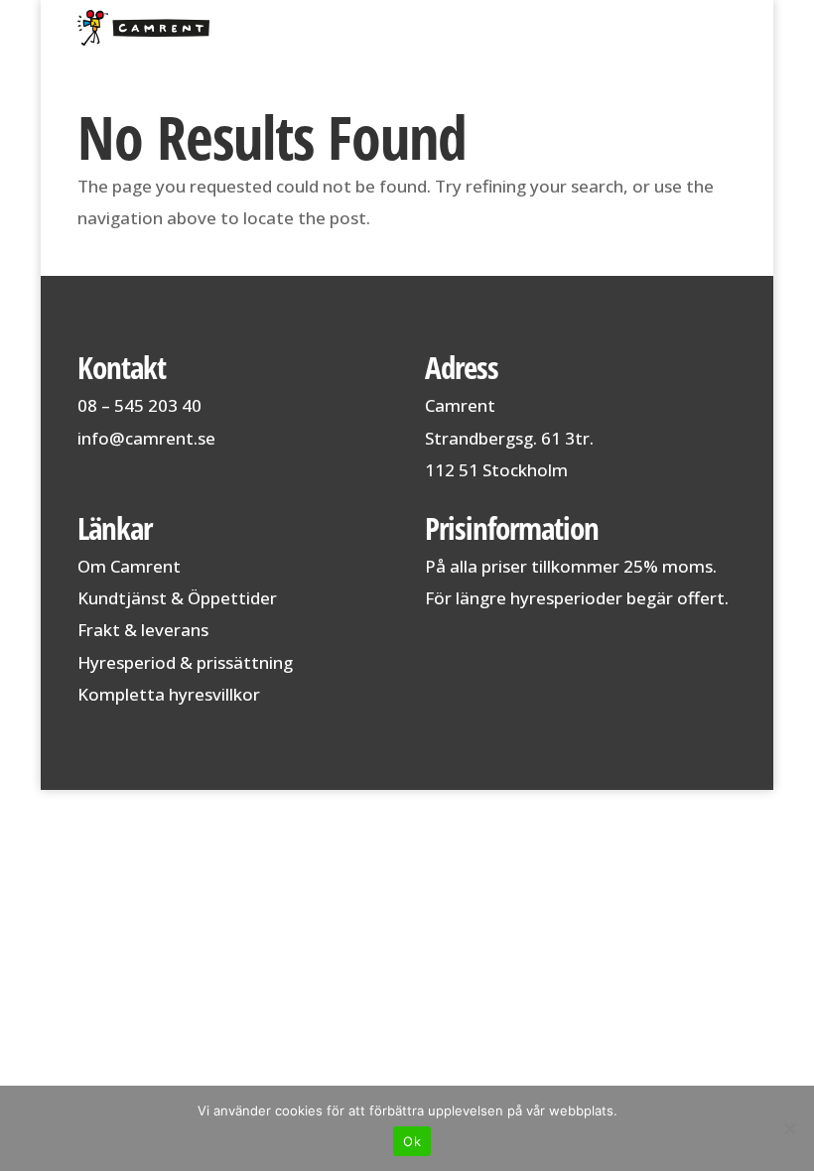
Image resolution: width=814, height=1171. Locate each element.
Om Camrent (129, 566)
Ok (412, 1141)
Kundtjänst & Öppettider (177, 597)
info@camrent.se (146, 438)
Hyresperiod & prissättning (185, 662)
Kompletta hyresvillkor (168, 694)
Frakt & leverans (142, 629)
